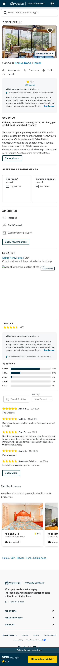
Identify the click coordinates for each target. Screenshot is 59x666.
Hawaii (36, 63)
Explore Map (48, 269)
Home (5, 558)
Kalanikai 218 (12, 533)
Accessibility (18, 640)
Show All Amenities (16, 242)
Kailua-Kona (23, 63)
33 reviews (30, 85)
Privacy (36, 635)
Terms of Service (50, 635)
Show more (11, 158)
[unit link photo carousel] (22, 516)
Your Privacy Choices (34, 640)
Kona (28, 558)
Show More (11, 473)
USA (12, 558)
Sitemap (25, 635)
